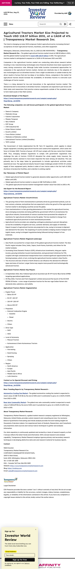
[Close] (36, 529)
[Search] (60, 24)
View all (70, 3)
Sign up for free (20, 560)
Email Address (11, 551)
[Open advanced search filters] (65, 24)
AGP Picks (6, 3)
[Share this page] (70, 24)
